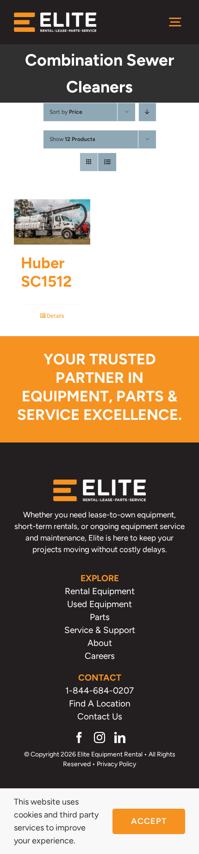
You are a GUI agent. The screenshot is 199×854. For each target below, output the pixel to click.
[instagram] (99, 737)
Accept (149, 821)
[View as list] (107, 162)
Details (55, 316)
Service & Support (99, 630)
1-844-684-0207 (99, 690)
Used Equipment (99, 604)
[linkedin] (119, 737)
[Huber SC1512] (52, 222)
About (99, 643)
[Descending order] (147, 112)
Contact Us (99, 716)
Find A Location (100, 703)
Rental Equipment (100, 591)
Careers (100, 656)
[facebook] (79, 737)
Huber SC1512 (46, 272)
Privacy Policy (116, 764)
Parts (100, 617)
